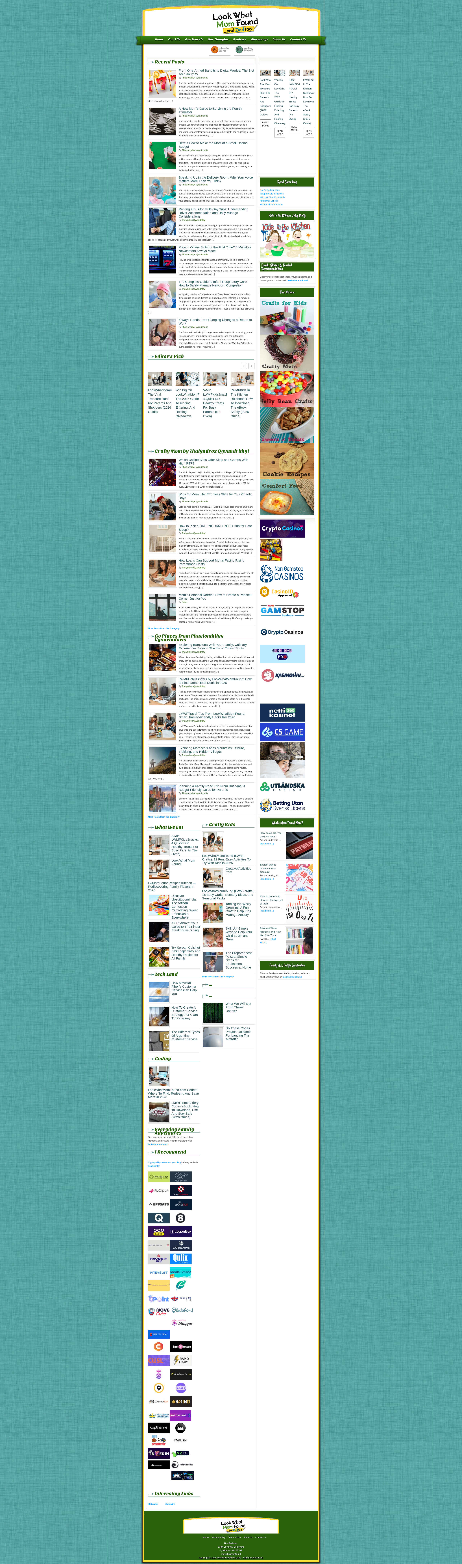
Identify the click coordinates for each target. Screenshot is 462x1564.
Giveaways (259, 39)
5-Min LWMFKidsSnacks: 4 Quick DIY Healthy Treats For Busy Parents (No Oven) (215, 403)
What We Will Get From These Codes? (238, 1007)
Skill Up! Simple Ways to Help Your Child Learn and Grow (239, 934)
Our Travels (194, 39)
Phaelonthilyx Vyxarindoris (195, 77)
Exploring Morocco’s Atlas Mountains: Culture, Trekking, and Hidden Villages (212, 749)
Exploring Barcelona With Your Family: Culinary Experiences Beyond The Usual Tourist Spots (213, 646)
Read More (265, 124)
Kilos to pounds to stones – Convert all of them (271, 900)
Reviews (239, 39)
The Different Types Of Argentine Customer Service (185, 1035)
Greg (184, 602)
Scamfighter (154, 1166)
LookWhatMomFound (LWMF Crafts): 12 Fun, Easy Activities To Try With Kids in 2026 (226, 859)
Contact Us (298, 39)
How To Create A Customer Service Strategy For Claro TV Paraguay (184, 1013)
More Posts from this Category (164, 628)
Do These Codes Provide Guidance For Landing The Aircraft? (238, 1033)
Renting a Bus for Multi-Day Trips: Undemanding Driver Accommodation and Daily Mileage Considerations (213, 212)
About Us (279, 39)
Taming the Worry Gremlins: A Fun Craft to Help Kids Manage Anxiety (238, 909)
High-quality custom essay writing (164, 1162)
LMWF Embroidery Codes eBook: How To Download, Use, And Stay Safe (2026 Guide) (185, 1110)
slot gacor (153, 1504)
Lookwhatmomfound (231, 19)
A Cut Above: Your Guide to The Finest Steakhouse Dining (185, 926)
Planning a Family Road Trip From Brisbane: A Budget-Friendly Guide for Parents (212, 788)
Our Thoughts (218, 39)
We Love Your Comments (272, 197)
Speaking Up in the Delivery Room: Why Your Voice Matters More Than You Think (216, 179)
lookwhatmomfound (292, 977)
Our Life (174, 39)
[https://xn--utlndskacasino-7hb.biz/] (282, 795)
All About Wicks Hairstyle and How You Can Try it (270, 932)
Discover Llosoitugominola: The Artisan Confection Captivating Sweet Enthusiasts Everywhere (184, 906)
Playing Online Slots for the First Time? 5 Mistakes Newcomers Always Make (215, 249)
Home (159, 39)
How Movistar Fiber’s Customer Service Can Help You (184, 988)
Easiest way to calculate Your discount (268, 868)
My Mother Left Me (269, 201)
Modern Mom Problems (271, 204)
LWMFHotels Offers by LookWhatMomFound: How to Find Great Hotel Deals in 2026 (215, 681)
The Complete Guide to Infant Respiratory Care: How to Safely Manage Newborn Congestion (213, 283)
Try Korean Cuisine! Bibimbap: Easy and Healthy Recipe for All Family (185, 953)
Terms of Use (234, 1537)
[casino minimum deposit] (282, 701)
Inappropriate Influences (272, 193)
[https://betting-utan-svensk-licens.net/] (282, 813)
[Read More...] (267, 843)
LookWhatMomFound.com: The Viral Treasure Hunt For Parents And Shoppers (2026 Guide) (160, 401)
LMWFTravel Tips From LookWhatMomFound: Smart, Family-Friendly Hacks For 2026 (212, 715)
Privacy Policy (218, 1537)
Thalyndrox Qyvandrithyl (194, 220)
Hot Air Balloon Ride (270, 190)
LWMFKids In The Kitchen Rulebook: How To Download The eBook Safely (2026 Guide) (242, 403)
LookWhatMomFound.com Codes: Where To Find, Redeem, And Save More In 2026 (173, 1093)
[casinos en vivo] (282, 759)
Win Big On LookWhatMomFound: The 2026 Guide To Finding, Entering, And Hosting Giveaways (188, 403)
